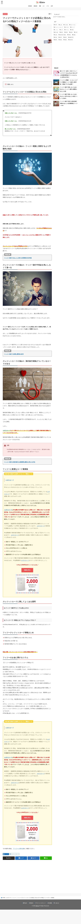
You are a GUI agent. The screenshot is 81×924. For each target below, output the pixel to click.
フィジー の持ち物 (18, 848)
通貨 (61, 39)
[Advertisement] (27, 875)
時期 (67, 32)
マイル (67, 29)
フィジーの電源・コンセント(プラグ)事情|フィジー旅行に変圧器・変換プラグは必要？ (68, 82)
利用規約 (31, 903)
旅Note (37, 905)
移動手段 (71, 37)
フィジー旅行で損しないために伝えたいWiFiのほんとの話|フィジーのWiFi (69, 96)
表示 (12, 84)
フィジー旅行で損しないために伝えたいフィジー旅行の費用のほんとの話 (68, 89)
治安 (76, 32)
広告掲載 (50, 903)
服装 (71, 32)
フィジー (5, 13)
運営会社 (25, 903)
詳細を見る (27, 570)
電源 (66, 39)
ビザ (62, 29)
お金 (61, 24)
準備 (70, 34)
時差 (62, 32)
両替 (72, 29)
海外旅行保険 (63, 34)
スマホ (67, 27)
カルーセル (73, 24)
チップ (73, 27)
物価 (74, 34)
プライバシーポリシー (40, 903)
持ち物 (56, 32)
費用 (56, 39)
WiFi (56, 24)
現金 (56, 37)
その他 (66, 24)
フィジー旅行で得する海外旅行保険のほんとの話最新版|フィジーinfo (68, 103)
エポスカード (7, 430)
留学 (61, 37)
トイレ (56, 29)
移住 (66, 37)
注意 (56, 34)
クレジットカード (15, 854)
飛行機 (71, 39)
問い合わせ (56, 903)
